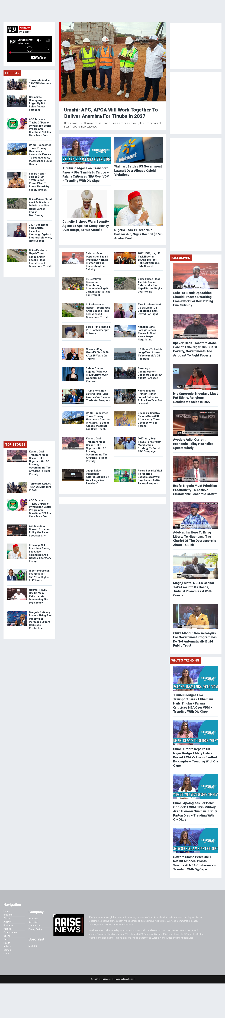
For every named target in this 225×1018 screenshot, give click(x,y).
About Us (33, 918)
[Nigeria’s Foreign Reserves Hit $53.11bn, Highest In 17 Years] (17, 570)
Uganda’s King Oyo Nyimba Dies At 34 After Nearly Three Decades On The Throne (149, 419)
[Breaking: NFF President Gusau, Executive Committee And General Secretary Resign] (17, 544)
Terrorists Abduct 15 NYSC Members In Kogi (40, 83)
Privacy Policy (35, 929)
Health (7, 943)
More (6, 953)
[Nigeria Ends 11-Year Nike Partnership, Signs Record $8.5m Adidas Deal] (138, 208)
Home (7, 911)
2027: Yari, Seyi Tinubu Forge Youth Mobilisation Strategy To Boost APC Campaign (149, 445)
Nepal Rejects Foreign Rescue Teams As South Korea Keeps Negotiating (147, 333)
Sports (7, 936)
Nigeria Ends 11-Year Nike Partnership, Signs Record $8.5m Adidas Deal (138, 234)
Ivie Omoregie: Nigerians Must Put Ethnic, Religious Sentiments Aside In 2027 (195, 398)
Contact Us (34, 925)
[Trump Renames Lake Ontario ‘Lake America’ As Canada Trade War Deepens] (73, 390)
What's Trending (185, 660)
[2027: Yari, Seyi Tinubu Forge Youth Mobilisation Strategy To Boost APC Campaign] (125, 438)
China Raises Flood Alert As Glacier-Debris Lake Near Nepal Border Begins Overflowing (150, 285)
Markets (32, 946)
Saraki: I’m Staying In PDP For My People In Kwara (98, 330)
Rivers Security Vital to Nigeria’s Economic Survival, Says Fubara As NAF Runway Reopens (150, 477)
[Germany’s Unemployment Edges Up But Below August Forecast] (125, 367)
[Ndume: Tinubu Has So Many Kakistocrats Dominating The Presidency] (17, 589)
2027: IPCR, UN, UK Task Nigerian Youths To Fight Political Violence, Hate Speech (149, 260)
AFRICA (7, 921)
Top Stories (15, 444)
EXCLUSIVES (180, 258)
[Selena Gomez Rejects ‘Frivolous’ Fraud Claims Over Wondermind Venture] (73, 367)
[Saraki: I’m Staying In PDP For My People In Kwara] (73, 326)
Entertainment (10, 932)
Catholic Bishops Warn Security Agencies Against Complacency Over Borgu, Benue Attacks (85, 226)
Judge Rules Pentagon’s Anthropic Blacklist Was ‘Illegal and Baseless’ (97, 477)
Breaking (8, 914)
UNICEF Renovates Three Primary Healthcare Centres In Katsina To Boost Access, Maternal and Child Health (40, 155)
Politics (7, 928)
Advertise (33, 922)
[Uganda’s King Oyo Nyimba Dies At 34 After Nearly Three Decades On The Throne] (125, 412)
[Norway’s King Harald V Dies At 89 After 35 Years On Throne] (73, 348)
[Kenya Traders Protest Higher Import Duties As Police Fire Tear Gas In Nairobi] (125, 390)
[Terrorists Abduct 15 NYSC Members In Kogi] (17, 79)
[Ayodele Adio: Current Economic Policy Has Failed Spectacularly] (17, 525)
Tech (6, 939)
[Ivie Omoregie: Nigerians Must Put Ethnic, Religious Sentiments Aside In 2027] (195, 377)
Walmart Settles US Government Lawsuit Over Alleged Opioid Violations (138, 170)
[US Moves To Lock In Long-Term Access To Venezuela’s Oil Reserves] (125, 348)
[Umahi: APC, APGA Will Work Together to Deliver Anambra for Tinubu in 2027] (113, 23)
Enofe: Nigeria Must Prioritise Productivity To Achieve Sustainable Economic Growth (195, 490)
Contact (7, 950)
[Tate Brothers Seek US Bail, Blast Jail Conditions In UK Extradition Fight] (125, 304)
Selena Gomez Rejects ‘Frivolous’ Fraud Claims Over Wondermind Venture (97, 375)
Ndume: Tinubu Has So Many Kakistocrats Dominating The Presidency (38, 596)
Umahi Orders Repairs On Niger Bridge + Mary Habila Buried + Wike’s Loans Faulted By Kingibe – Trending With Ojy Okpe (195, 757)
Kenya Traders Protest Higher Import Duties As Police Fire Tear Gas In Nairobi (150, 397)
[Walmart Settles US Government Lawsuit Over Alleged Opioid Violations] (138, 150)
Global (7, 918)
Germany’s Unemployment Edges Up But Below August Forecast (38, 103)
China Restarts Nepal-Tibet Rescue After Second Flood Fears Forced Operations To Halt (98, 311)
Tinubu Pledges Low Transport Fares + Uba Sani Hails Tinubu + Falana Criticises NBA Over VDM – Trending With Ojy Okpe (193, 703)
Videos (7, 946)
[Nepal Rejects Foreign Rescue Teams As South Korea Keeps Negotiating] (125, 326)
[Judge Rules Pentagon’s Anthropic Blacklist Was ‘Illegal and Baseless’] (73, 470)
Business (8, 925)
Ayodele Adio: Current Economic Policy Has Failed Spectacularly (193, 444)
